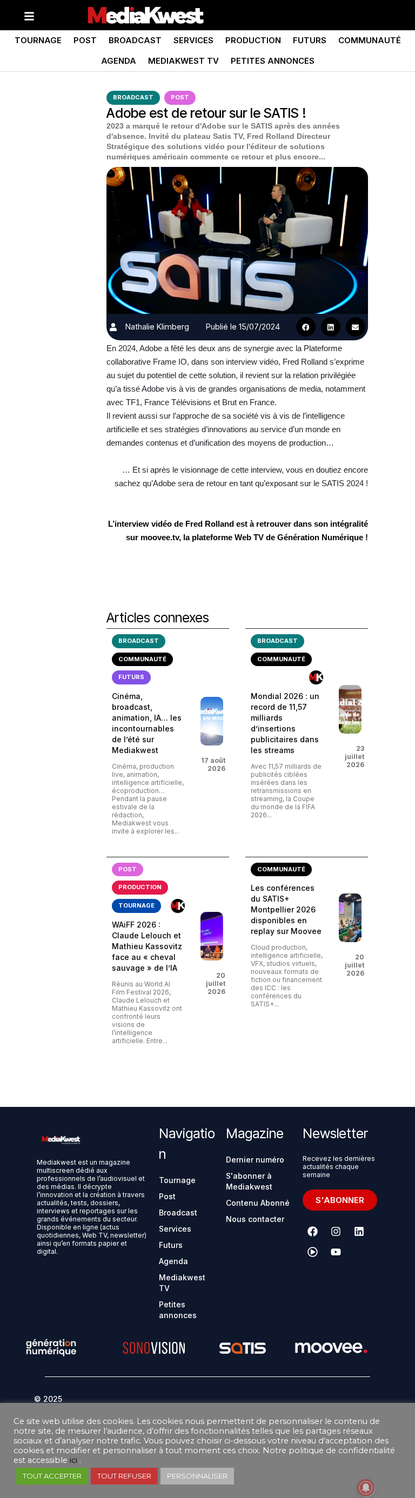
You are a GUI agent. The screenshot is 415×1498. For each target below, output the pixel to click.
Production (253, 40)
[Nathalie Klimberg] (113, 327)
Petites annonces (272, 61)
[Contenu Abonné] (316, 677)
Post (85, 40)
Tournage (38, 40)
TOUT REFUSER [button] (124, 1476)
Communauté (369, 40)
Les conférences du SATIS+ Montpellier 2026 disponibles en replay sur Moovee (286, 909)
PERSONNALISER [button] (197, 1476)
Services (193, 40)
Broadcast (135, 40)
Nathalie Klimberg (157, 326)
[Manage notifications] (365, 1487)
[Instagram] (336, 1231)
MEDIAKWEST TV (183, 61)
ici (73, 1460)
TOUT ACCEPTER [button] (52, 1476)
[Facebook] (313, 1231)
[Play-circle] (313, 1252)
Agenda (118, 61)
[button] (306, 327)
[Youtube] (336, 1252)
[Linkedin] (359, 1231)
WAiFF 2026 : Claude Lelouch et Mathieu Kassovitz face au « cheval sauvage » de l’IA (147, 946)
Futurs (309, 40)
